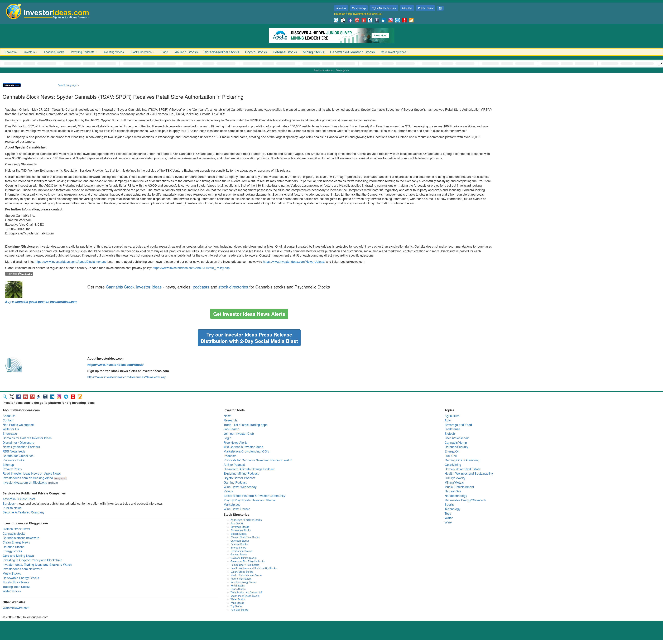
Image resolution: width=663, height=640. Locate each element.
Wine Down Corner (237, 509)
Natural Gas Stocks (241, 578)
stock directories (233, 287)
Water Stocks (12, 591)
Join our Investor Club (239, 433)
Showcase (10, 433)
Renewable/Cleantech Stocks (352, 51)
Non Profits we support (18, 424)
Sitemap (8, 464)
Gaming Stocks (238, 554)
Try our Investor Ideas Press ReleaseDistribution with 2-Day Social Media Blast (249, 337)
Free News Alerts (235, 442)
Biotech (450, 433)
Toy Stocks (236, 606)
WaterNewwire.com (16, 607)
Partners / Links (13, 460)
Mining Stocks (313, 51)
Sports (449, 504)
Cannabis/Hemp (456, 442)
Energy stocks (12, 551)
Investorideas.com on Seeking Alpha (28, 477)
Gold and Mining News (18, 555)
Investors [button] (29, 52)
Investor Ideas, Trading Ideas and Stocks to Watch (37, 564)
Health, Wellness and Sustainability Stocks (253, 568)
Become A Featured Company (23, 512)
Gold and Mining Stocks (243, 558)
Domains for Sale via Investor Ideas (27, 438)
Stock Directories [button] (141, 52)
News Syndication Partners (21, 446)
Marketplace (232, 504)
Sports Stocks (238, 589)
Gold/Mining (453, 464)
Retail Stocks (237, 585)
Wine (448, 522)
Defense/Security (456, 446)
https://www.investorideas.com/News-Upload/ (294, 261)
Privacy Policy (12, 469)
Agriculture (452, 415)
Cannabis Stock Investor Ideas (134, 287)
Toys (448, 513)
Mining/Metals (454, 482)
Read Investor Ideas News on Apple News (32, 473)
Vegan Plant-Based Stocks (244, 596)
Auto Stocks (236, 523)
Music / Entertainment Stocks (246, 575)
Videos (228, 491)
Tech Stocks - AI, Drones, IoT (246, 592)
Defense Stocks (285, 51)
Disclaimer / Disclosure (18, 442)
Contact (8, 420)
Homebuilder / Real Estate (244, 564)
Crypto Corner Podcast (239, 477)
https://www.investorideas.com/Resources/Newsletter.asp (126, 377)
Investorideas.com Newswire (22, 568)
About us (341, 8)
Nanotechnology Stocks (243, 582)
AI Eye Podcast (234, 464)
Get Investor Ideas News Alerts (249, 313)
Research (230, 420)
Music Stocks (12, 573)
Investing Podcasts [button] (83, 52)
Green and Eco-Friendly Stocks (247, 561)
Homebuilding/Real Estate (463, 469)
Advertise (407, 8)
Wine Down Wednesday (240, 486)
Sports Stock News (16, 582)
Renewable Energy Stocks (21, 577)
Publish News (425, 8)
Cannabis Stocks (239, 540)
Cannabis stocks (14, 533)
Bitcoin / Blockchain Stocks (245, 537)
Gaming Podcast (235, 482)
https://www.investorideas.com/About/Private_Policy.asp (191, 267)
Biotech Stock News (16, 529)
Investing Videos (113, 52)
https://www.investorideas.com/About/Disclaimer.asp (71, 261)
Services (9, 503)
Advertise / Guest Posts (19, 499)
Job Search (231, 429)
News (227, 415)
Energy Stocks (238, 547)
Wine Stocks (237, 602)
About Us (9, 415)
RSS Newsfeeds (14, 451)
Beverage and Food (458, 424)
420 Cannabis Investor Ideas (243, 446)
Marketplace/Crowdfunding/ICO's (246, 451)
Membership (359, 8)
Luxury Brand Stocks (241, 571)
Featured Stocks (54, 52)
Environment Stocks (241, 551)
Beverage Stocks (239, 526)
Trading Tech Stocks (16, 586)
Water (449, 517)
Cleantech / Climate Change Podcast (249, 469)
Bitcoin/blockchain (457, 438)
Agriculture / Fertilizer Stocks (246, 520)
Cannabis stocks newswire (21, 537)
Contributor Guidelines (18, 455)
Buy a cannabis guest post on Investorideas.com (41, 301)
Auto (448, 420)
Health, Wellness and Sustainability (469, 473)
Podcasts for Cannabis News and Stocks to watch (258, 460)
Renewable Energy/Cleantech (465, 500)
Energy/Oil (452, 451)
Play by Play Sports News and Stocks (250, 500)
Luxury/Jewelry (455, 477)
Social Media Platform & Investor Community (254, 495)
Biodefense (452, 429)
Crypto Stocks (256, 51)
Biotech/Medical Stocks (221, 51)
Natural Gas (453, 491)
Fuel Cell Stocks (239, 609)
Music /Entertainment (459, 486)
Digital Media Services (384, 8)
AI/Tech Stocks (186, 51)
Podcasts (230, 455)
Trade (164, 52)
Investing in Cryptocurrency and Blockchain (32, 560)
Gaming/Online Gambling (462, 460)
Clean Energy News (16, 542)
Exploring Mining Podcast (241, 473)
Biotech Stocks (238, 533)
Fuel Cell (451, 455)
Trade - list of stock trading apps (245, 424)
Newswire (10, 52)
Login (227, 438)
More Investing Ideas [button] (394, 52)
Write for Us (11, 429)
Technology (452, 509)
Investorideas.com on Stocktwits (25, 482)
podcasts (201, 287)
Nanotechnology (456, 495)
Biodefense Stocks (240, 530)
